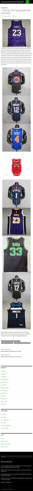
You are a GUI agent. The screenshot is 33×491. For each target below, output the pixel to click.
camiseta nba (4, 7)
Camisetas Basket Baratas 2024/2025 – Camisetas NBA (13, 2)
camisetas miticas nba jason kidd (22, 342)
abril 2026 (3, 371)
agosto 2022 (4, 398)
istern (15, 16)
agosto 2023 (4, 393)
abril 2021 (3, 404)
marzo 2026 (3, 374)
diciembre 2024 (4, 379)
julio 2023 (3, 396)
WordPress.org (4, 446)
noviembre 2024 (5, 382)
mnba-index (3, 417)
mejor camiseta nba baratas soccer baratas (11, 355)
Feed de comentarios (6, 444)
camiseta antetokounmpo (17, 334)
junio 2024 (3, 385)
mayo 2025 (3, 376)
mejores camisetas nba (6, 482)
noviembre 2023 (5, 387)
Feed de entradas (5, 441)
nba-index (3, 422)
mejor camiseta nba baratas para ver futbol (11, 350)
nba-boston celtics (5, 420)
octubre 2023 (4, 390)
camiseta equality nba (7, 342)
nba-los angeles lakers (6, 425)
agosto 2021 (4, 401)
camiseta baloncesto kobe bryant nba (11, 341)
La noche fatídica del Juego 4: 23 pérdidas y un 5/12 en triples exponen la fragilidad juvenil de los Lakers (16, 466)
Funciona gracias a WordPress (7, 489)
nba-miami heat (4, 428)
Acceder (3, 438)
